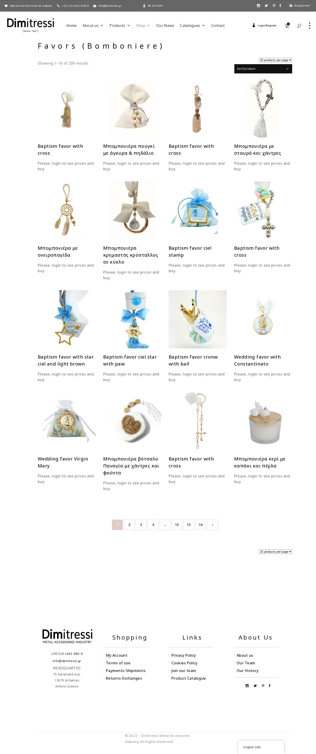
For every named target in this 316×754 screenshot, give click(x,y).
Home (71, 25)
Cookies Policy (184, 663)
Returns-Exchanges (124, 678)
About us (91, 25)
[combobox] (263, 68)
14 (201, 524)
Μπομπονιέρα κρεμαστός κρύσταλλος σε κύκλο (130, 255)
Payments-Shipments (126, 670)
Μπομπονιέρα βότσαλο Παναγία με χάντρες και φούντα (131, 466)
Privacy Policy (183, 655)
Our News (165, 25)
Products (117, 25)
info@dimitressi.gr (67, 661)
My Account (116, 655)
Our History (247, 670)
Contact (218, 25)
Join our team (183, 670)
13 (189, 524)
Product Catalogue (188, 678)
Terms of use (118, 663)
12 (177, 524)
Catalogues (190, 25)
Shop (140, 25)
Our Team (246, 663)
